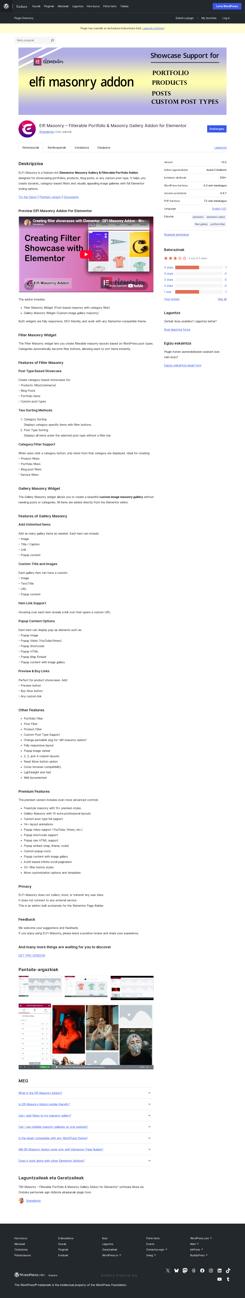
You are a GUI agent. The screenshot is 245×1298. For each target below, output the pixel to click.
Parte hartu (153, 1238)
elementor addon (216, 217)
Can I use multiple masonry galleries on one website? (53, 1127)
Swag (151, 1255)
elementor (198, 217)
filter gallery (201, 224)
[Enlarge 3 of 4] (149, 980)
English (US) (219, 208)
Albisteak (19, 1243)
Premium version (50, 197)
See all (222, 299)
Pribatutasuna (22, 1255)
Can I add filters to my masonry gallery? (44, 1115)
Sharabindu (46, 132)
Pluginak (63, 1249)
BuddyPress (199, 1255)
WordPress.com (201, 1238)
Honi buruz (20, 1238)
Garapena (103, 147)
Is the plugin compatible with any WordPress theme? (53, 1138)
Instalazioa (82, 147)
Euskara (53, 1275)
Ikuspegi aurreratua (176, 234)
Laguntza (220, 147)
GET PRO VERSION (31, 955)
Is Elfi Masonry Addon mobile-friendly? (44, 1104)
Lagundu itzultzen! (153, 28)
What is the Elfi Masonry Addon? (40, 1093)
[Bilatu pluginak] (52, 40)
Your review (172, 299)
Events (150, 1243)
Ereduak (63, 1255)
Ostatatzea (21, 1249)
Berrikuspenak (57, 147)
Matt (194, 1243)
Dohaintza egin (156, 1249)
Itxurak (62, 1243)
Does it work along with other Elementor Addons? (51, 1160)
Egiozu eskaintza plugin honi (182, 365)
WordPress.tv (111, 1255)
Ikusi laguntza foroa (177, 329)
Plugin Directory (23, 18)
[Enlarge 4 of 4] (149, 1008)
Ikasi (104, 1238)
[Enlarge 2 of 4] (103, 980)
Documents (71, 197)
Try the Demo (27, 197)
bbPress (196, 1249)
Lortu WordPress (227, 6)
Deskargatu (216, 128)
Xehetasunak (30, 147)
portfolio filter (218, 224)
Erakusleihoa (65, 1238)
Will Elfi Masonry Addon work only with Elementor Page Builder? (60, 1149)
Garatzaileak (109, 1249)
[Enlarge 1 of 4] (57, 980)
